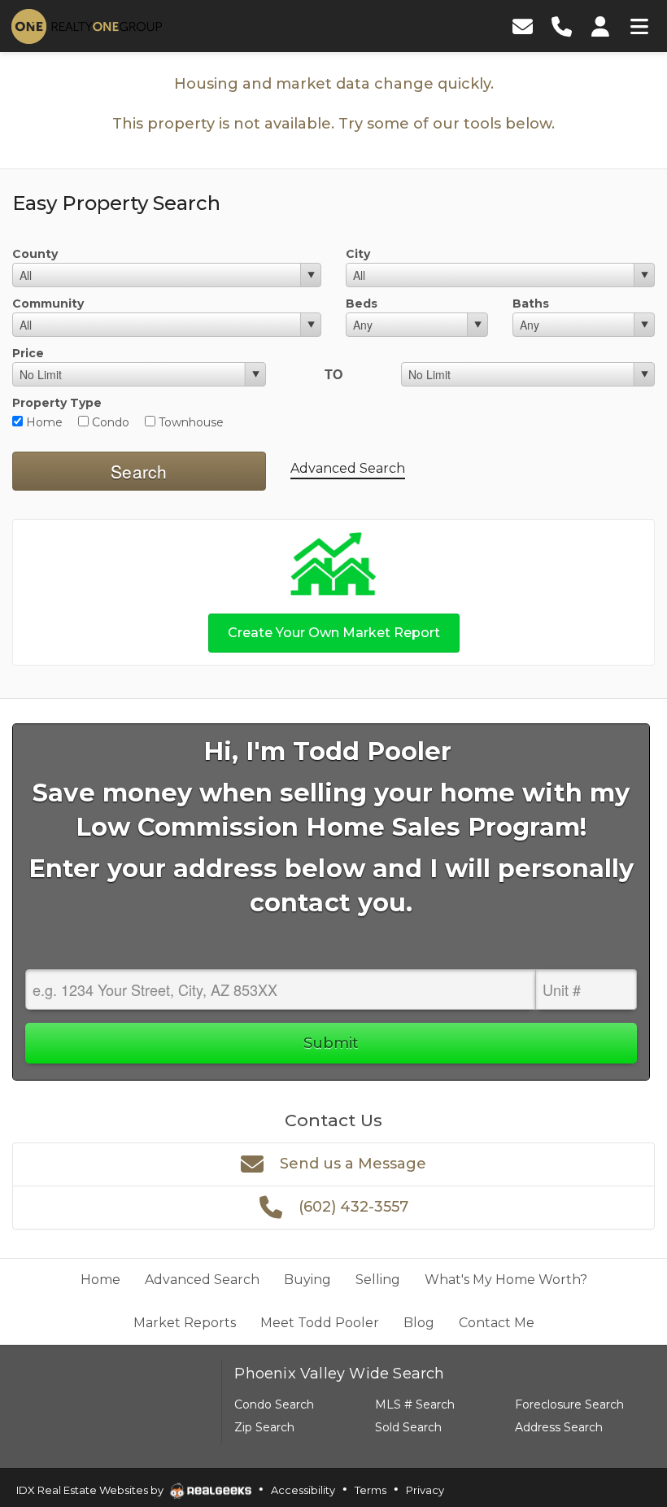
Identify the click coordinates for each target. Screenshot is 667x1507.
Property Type (57, 402)
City (358, 254)
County (35, 254)
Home (43, 422)
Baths (530, 303)
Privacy (425, 1489)
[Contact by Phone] (561, 26)
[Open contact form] (522, 26)
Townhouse (189, 422)
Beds (361, 303)
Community (48, 303)
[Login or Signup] (600, 26)
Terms (370, 1489)
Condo (109, 422)
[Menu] (639, 26)
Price (28, 353)
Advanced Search (347, 468)
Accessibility (303, 1489)
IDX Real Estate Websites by (91, 1489)
